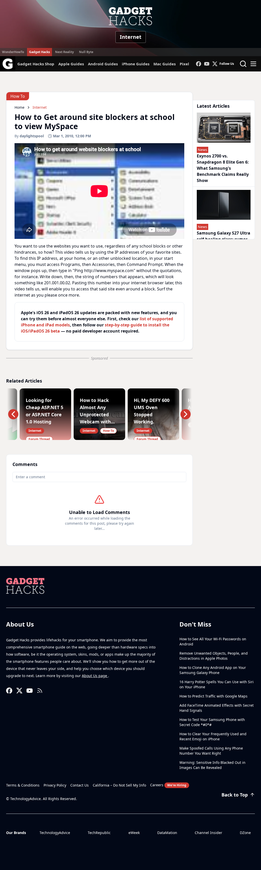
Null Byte (86, 52)
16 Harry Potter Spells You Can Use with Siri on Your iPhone (216, 684)
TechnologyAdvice (55, 832)
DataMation (167, 832)
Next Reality (64, 52)
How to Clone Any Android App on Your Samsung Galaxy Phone (212, 670)
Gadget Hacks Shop (35, 63)
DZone (245, 832)
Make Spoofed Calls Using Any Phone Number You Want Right (211, 751)
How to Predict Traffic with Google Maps (213, 696)
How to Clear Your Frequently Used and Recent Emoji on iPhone (212, 736)
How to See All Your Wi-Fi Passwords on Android (212, 641)
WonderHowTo (13, 52)
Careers (168, 784)
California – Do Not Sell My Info (119, 785)
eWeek (134, 832)
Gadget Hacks (39, 52)
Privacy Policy (55, 785)
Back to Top (234, 795)
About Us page (95, 675)
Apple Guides (71, 63)
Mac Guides (164, 63)
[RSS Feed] (40, 691)
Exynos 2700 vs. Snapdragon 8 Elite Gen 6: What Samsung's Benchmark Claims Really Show (223, 168)
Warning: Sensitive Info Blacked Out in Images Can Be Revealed (212, 765)
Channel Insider (208, 832)
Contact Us (79, 785)
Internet (130, 36)
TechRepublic (99, 832)
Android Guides (103, 63)
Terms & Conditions (23, 785)
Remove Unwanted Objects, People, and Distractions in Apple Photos (213, 656)
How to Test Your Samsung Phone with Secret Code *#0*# (212, 722)
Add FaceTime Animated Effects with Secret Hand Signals (216, 708)
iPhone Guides (135, 63)
